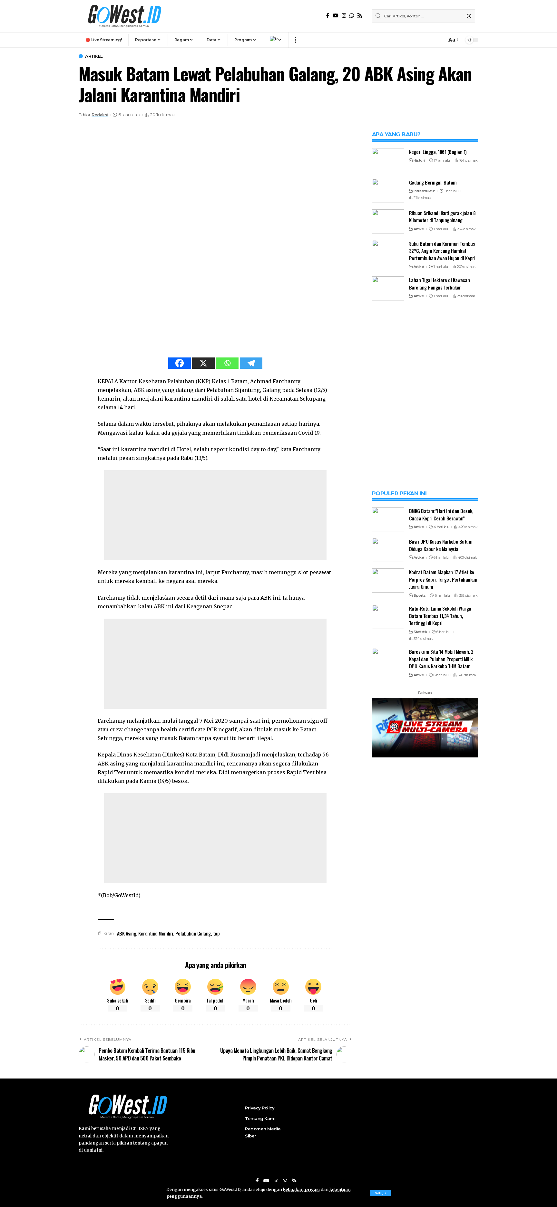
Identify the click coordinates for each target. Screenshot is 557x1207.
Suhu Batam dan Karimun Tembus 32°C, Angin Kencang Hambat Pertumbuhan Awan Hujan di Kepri (442, 250)
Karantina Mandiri (155, 933)
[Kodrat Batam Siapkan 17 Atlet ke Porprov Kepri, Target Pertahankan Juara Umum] (388, 900)
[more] (295, 40)
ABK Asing (126, 933)
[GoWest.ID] (124, 16)
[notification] (440, 40)
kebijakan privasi (301, 1189)
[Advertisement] (215, 515)
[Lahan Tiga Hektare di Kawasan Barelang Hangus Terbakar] (388, 288)
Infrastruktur (424, 191)
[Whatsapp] (227, 363)
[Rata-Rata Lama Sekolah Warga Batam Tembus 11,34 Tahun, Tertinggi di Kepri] (388, 936)
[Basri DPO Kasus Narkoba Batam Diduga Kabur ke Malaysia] (388, 869)
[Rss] (360, 15)
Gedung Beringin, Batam (433, 182)
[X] (203, 363)
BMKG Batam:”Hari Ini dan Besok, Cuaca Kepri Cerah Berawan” (441, 833)
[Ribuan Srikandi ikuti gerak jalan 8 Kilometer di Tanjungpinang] (388, 221)
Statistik (420, 951)
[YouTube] (335, 15)
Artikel (94, 56)
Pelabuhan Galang (193, 933)
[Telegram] (251, 363)
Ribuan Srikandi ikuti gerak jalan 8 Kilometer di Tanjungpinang (442, 216)
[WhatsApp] (352, 15)
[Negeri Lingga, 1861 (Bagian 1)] (388, 160)
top (216, 933)
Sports (419, 914)
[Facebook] (328, 15)
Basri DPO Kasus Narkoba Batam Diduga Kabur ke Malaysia (441, 864)
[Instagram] (344, 15)
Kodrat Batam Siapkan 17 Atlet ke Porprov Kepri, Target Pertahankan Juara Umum (443, 898)
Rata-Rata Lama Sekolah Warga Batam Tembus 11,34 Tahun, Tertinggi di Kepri (440, 935)
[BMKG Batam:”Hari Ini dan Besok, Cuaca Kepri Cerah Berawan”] (388, 838)
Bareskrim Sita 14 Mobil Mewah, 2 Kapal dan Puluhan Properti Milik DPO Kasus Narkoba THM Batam (441, 978)
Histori (419, 160)
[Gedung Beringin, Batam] (388, 191)
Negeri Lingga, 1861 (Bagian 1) (438, 151)
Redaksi (100, 114)
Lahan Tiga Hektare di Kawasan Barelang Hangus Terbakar (439, 283)
